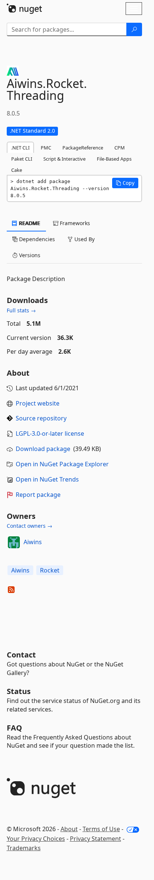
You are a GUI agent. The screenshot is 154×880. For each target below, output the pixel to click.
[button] (125, 183)
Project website (37, 403)
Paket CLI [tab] (21, 158)
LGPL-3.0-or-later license (50, 433)
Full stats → (21, 310)
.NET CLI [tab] (20, 147)
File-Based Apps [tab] (114, 158)
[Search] (134, 29)
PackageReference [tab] (82, 147)
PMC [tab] (46, 147)
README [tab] (29, 223)
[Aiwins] (14, 542)
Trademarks (24, 848)
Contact (21, 655)
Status (19, 691)
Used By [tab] (84, 239)
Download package (43, 449)
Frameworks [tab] (74, 223)
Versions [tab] (29, 255)
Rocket (49, 570)
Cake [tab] (16, 170)
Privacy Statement (95, 839)
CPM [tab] (119, 147)
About (69, 829)
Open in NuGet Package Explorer (62, 464)
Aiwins (33, 542)
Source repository (41, 418)
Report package (38, 495)
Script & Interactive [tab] (64, 158)
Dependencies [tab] (36, 239)
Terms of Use (101, 829)
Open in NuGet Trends (47, 479)
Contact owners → (29, 525)
